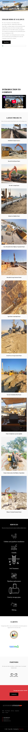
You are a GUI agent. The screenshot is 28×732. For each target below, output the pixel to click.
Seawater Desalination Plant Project (14, 394)
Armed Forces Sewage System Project (14, 355)
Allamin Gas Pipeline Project (14, 216)
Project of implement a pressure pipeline (14, 433)
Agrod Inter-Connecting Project (14, 316)
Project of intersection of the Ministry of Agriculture (14, 472)
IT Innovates (21, 729)
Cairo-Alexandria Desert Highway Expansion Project (14, 246)
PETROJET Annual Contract (14, 140)
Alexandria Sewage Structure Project (14, 277)
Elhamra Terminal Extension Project (14, 512)
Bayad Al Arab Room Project (14, 161)
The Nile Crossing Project (14, 185)
